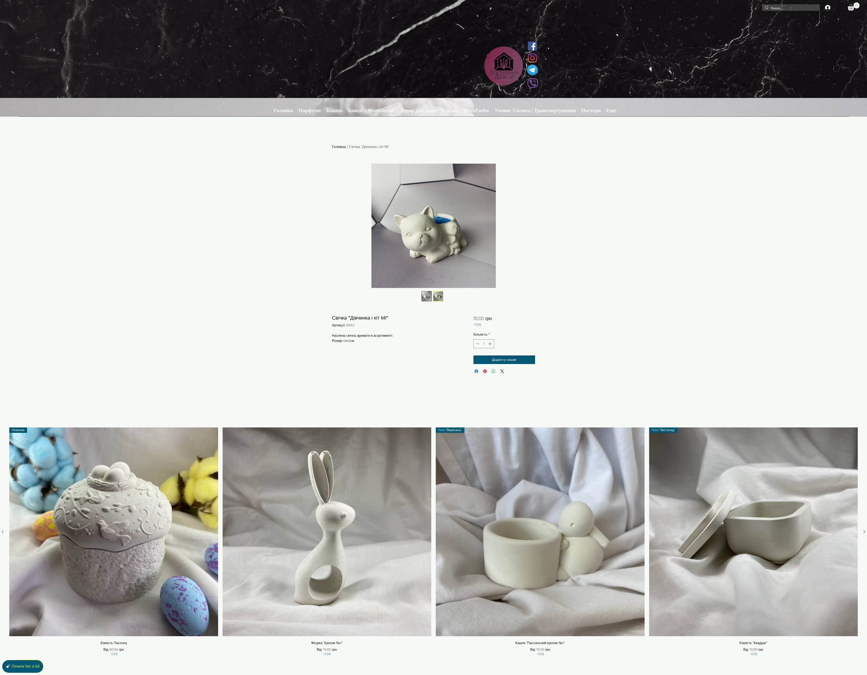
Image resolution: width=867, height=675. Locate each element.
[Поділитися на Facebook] (476, 371)
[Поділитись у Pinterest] (485, 371)
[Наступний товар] (864, 531)
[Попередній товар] (2, 531)
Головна (339, 146)
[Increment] (490, 344)
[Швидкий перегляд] (327, 531)
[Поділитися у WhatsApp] (493, 371)
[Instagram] (532, 58)
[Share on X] (502, 371)
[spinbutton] (483, 344)
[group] (433, 542)
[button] (854, 6)
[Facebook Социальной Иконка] (532, 46)
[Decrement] (477, 344)
